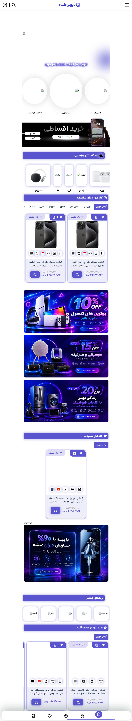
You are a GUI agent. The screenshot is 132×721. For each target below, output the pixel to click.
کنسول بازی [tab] (75, 206)
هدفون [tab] (62, 206)
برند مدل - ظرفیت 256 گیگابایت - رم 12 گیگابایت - (88, 694)
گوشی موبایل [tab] (101, 206)
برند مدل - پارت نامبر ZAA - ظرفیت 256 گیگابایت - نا (87, 266)
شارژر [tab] (42, 206)
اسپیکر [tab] (52, 206)
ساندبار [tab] (32, 206)
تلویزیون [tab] (87, 206)
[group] (66, 33)
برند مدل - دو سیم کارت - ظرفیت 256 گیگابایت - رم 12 (46, 694)
